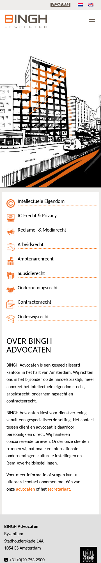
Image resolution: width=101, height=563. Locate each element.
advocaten (25, 489)
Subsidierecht (31, 273)
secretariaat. (59, 489)
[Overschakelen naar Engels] (91, 5)
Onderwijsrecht (33, 317)
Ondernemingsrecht (38, 288)
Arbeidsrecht (30, 245)
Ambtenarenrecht (36, 259)
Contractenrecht (34, 302)
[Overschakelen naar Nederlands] (80, 5)
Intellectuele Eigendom (41, 201)
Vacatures (60, 5)
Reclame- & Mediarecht (42, 230)
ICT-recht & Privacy (37, 216)
